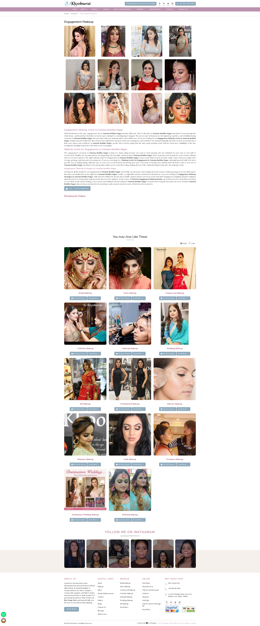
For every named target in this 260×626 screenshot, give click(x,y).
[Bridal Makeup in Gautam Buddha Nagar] (85, 268)
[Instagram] (172, 3)
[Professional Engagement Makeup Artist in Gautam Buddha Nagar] (180, 41)
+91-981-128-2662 (186, 3)
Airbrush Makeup (126, 597)
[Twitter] (164, 3)
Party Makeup (125, 587)
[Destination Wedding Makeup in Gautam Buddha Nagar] (85, 490)
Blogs (100, 604)
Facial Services (147, 587)
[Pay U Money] (188, 609)
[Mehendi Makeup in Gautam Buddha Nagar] (130, 490)
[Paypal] (172, 609)
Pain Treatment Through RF (151, 605)
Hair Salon (146, 583)
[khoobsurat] (85, 4)
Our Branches (154, 9)
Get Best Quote (79, 298)
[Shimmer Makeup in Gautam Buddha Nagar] (85, 434)
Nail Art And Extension (150, 590)
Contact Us (183, 9)
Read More (93, 298)
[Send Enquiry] (3, 620)
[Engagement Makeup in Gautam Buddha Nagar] (79, 41)
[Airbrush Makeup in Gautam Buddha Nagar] (130, 324)
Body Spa (145, 600)
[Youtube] (168, 3)
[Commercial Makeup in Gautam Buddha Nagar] (175, 268)
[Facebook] (159, 3)
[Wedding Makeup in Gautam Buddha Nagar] (175, 324)
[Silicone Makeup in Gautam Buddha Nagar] (175, 379)
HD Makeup (124, 604)
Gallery (169, 9)
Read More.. (124, 607)
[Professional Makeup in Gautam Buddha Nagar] (130, 379)
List (193, 243)
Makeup (94, 9)
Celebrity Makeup (126, 593)
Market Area (102, 614)
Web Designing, (163, 623)
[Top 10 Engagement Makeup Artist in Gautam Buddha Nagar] (79, 74)
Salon (105, 9)
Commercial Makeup (127, 590)
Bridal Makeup (125, 583)
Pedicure (145, 593)
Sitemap (101, 611)
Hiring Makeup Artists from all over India (140, 3)
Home (75, 9)
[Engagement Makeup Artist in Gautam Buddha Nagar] (146, 41)
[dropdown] (87, 9)
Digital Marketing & (176, 623)
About (83, 9)
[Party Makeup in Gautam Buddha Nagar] (130, 268)
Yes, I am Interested (78, 188)
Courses (140, 9)
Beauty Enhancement (122, 9)
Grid (184, 243)
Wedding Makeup (126, 600)
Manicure (145, 597)
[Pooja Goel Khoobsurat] (74, 553)
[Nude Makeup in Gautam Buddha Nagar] (130, 434)
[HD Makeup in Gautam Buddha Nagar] (85, 379)
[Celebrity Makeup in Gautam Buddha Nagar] (85, 324)
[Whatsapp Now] (3, 614)
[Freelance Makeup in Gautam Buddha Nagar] (175, 434)
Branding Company (189, 623)
